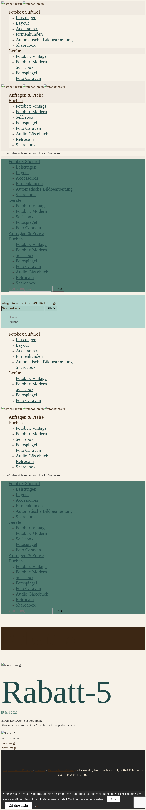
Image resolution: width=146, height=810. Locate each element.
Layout (22, 23)
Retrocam (25, 139)
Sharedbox (26, 45)
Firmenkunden (29, 34)
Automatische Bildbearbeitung (44, 39)
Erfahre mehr (18, 805)
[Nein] (36, 806)
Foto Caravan (28, 78)
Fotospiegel (26, 72)
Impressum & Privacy (18, 770)
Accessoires (27, 28)
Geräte (15, 50)
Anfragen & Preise (26, 95)
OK (113, 799)
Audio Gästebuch (32, 133)
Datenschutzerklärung (62, 770)
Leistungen (26, 17)
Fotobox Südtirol (24, 12)
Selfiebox (24, 67)
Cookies (40, 770)
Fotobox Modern (31, 61)
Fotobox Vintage (31, 56)
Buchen (16, 100)
